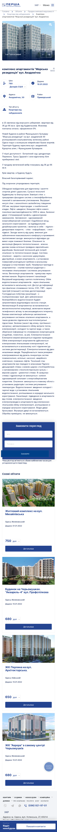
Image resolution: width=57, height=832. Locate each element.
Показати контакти (35, 826)
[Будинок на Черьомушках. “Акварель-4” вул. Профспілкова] (28, 571)
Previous (43, 54)
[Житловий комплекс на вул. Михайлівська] (28, 493)
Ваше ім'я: (28, 434)
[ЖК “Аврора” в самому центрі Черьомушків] (28, 727)
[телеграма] (12, 806)
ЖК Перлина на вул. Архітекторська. (18, 669)
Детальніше (28, 549)
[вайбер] (5, 806)
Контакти (45, 801)
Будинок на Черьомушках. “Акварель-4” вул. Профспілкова (26, 591)
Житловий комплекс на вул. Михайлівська (23, 513)
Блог (37, 801)
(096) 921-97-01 (37, 805)
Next (49, 54)
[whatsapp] (20, 806)
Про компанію (19, 801)
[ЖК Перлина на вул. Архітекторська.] (28, 649)
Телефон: (28, 444)
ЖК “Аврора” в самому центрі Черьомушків (25, 747)
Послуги (30, 801)
